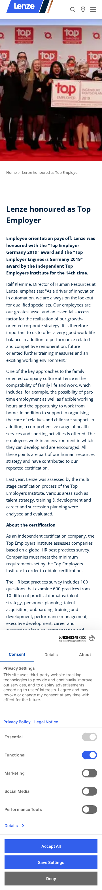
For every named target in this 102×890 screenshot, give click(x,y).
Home (11, 172)
